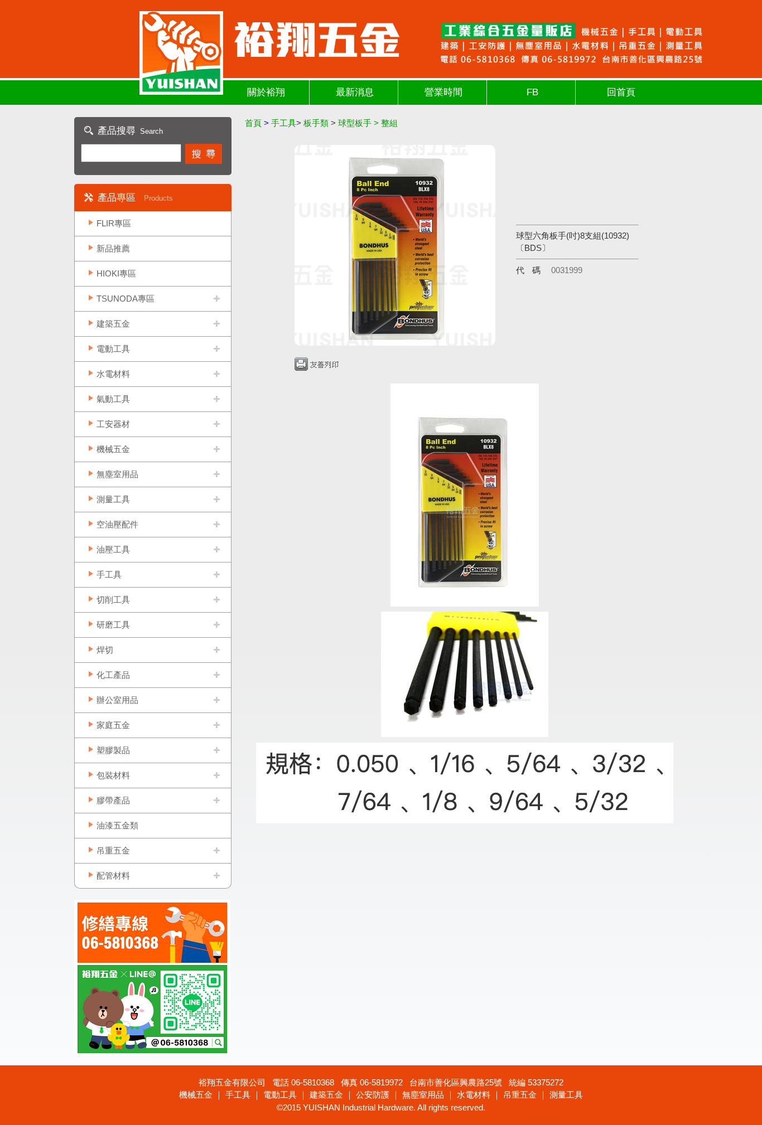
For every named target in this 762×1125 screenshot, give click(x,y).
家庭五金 (113, 725)
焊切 (105, 649)
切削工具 (113, 599)
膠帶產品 (113, 800)
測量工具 (113, 499)
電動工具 (113, 348)
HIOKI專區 (116, 273)
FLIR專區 (114, 223)
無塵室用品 (117, 474)
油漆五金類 (117, 825)
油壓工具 (113, 549)
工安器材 (113, 424)
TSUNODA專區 (126, 298)
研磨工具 (113, 624)
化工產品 (113, 675)
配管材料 (113, 875)
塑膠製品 (113, 750)
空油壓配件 (117, 524)
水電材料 (113, 374)
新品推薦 (113, 248)
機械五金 (113, 449)
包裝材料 (113, 775)
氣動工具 (113, 399)
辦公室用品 (117, 700)
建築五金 (113, 323)
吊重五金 (113, 850)
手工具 (109, 574)
